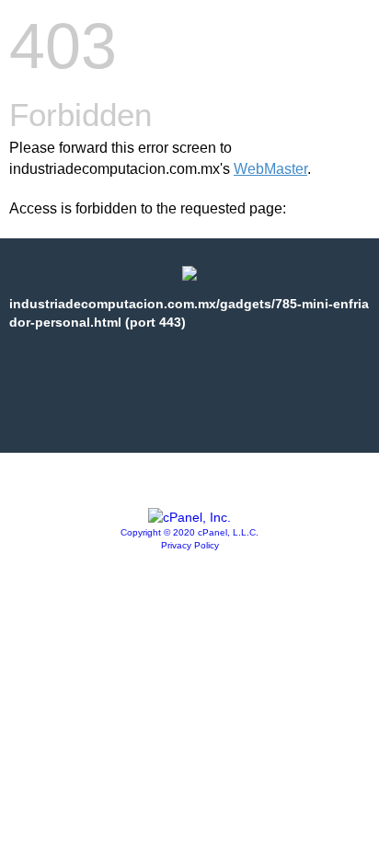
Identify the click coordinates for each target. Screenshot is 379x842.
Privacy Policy (190, 545)
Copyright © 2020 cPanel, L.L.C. (189, 532)
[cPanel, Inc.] (189, 517)
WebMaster (270, 169)
